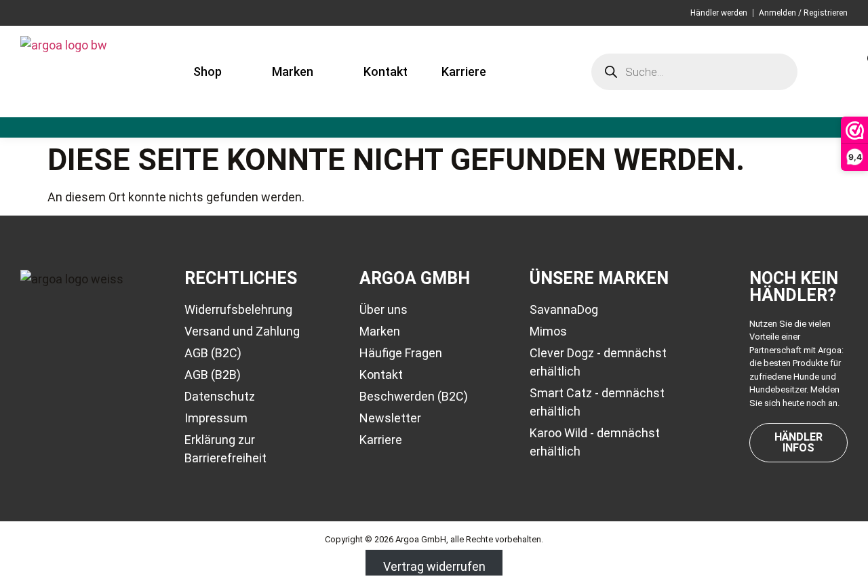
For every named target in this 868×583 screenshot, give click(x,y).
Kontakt (385, 71)
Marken (292, 71)
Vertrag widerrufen (434, 566)
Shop (207, 71)
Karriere (463, 71)
